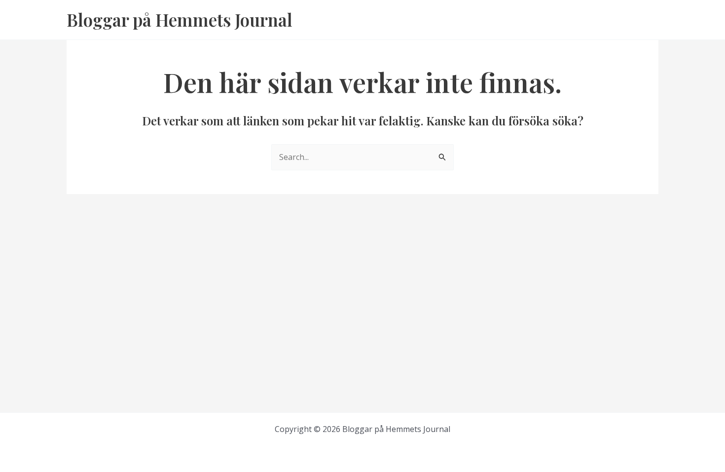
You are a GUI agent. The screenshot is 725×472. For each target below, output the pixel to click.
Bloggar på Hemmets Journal (179, 19)
